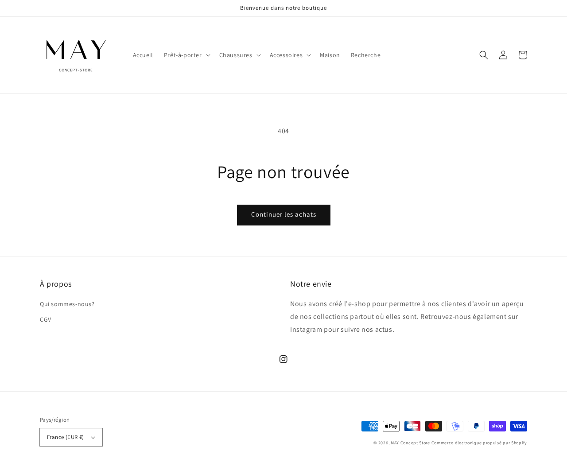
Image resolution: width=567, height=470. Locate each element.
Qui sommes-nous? (67, 304)
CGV (45, 319)
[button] (186, 55)
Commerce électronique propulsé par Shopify (479, 443)
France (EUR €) (65, 437)
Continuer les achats (283, 214)
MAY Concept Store (410, 443)
